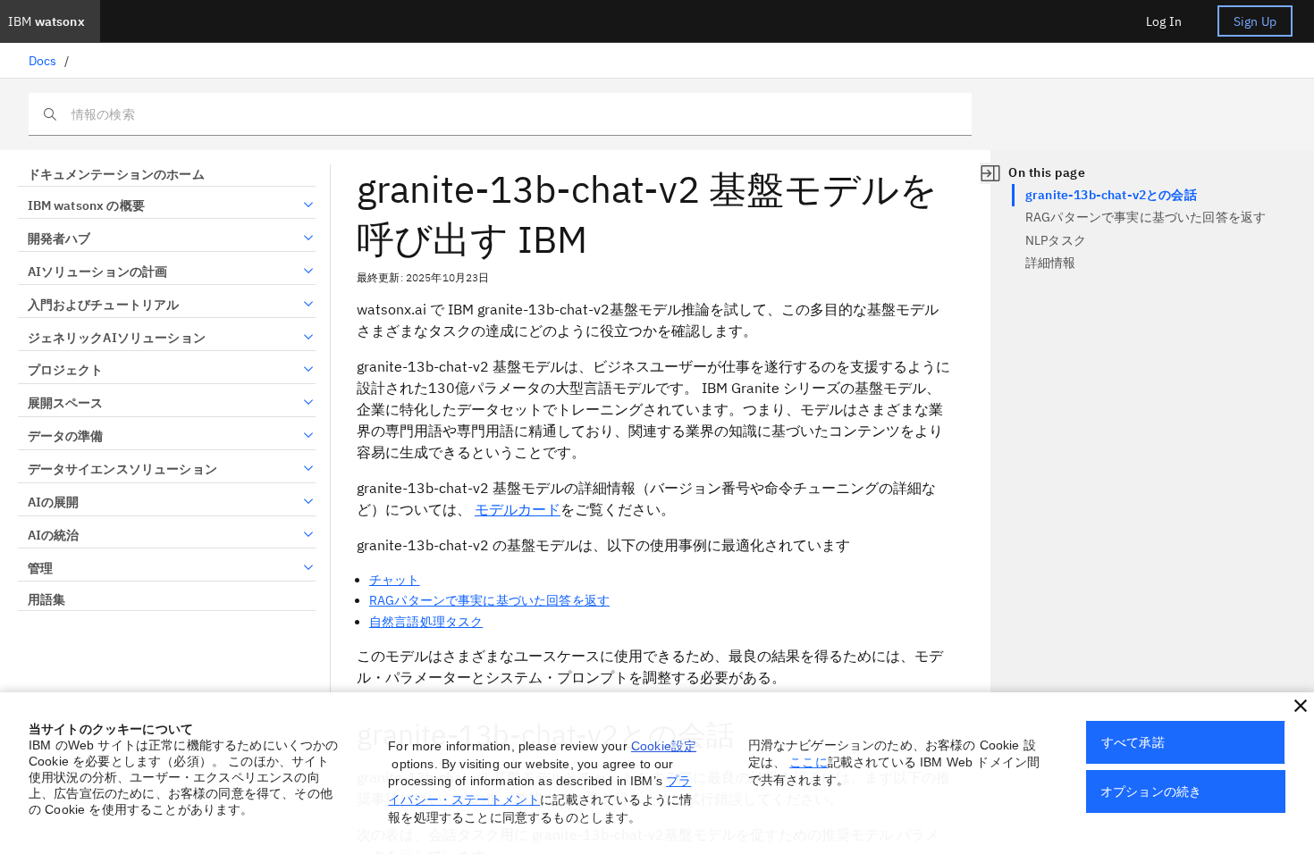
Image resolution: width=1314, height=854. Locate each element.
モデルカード (517, 509)
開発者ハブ (59, 238)
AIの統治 (53, 535)
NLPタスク (1055, 240)
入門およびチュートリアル (103, 305)
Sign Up (1255, 21)
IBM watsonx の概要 (86, 205)
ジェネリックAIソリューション (117, 338)
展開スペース (65, 403)
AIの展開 (53, 502)
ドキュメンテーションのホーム (116, 174)
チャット (394, 580)
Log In (1164, 21)
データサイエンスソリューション (122, 469)
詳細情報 (1050, 263)
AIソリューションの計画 (97, 272)
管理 (40, 568)
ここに (808, 762)
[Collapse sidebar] (990, 173)
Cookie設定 (663, 746)
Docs (43, 61)
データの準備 (65, 436)
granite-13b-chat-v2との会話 (1111, 195)
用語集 (46, 599)
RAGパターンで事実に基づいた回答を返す (489, 600)
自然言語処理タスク (426, 622)
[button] (1300, 705)
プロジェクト (65, 370)
